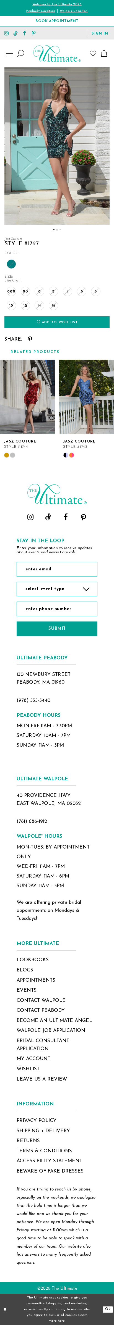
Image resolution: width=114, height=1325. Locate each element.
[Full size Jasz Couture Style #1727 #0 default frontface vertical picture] (57, 146)
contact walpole (41, 1000)
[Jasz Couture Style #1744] (27, 397)
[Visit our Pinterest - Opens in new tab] (33, 33)
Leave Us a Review (42, 1079)
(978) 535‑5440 (33, 700)
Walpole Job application (51, 1030)
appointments (36, 980)
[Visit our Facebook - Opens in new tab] (24, 33)
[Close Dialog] (5, 1309)
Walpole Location (74, 11)
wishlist (28, 1069)
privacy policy (36, 1120)
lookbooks (33, 960)
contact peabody (41, 1010)
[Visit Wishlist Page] (93, 53)
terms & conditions (44, 1151)
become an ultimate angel (54, 1020)
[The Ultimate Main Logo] (57, 53)
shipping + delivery (43, 1131)
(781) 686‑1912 (32, 821)
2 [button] (57, 230)
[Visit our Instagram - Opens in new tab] (6, 33)
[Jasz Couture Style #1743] (86, 397)
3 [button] (60, 230)
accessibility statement (49, 1161)
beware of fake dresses (50, 1171)
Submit (57, 628)
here (61, 1321)
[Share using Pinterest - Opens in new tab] (30, 339)
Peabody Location (40, 11)
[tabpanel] (57, 146)
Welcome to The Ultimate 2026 (57, 4)
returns (28, 1141)
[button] (100, 33)
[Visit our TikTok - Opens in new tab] (15, 33)
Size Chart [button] (13, 280)
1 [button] (54, 230)
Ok (107, 1309)
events (27, 990)
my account (33, 1059)
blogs (25, 970)
